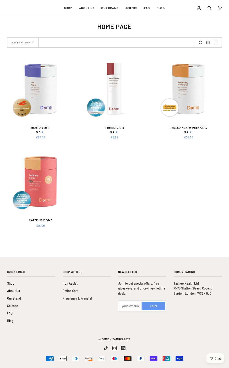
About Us (13, 291)
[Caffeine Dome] (40, 181)
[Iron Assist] (40, 88)
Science (12, 306)
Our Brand (14, 298)
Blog (10, 321)
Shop (10, 283)
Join (153, 305)
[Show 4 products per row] (217, 42)
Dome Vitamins (112, 339)
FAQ (10, 313)
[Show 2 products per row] (200, 42)
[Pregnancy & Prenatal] (188, 88)
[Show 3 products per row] (208, 42)
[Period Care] (114, 88)
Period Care (70, 291)
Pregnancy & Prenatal (77, 298)
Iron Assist (70, 283)
